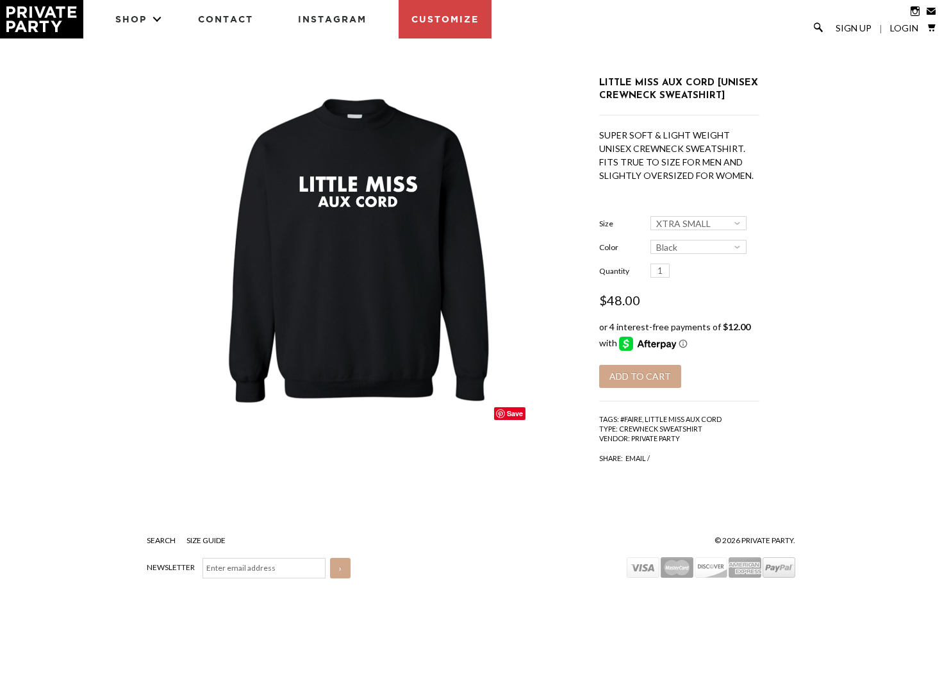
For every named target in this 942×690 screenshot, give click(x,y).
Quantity (614, 271)
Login (904, 28)
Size (606, 223)
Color (608, 247)
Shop (131, 18)
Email (635, 458)
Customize (445, 18)
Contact (225, 18)
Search (162, 540)
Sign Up (854, 28)
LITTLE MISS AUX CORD (683, 419)
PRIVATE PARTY (655, 438)
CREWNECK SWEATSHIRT (660, 429)
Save (515, 413)
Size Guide (206, 540)
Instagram (332, 18)
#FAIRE (631, 419)
